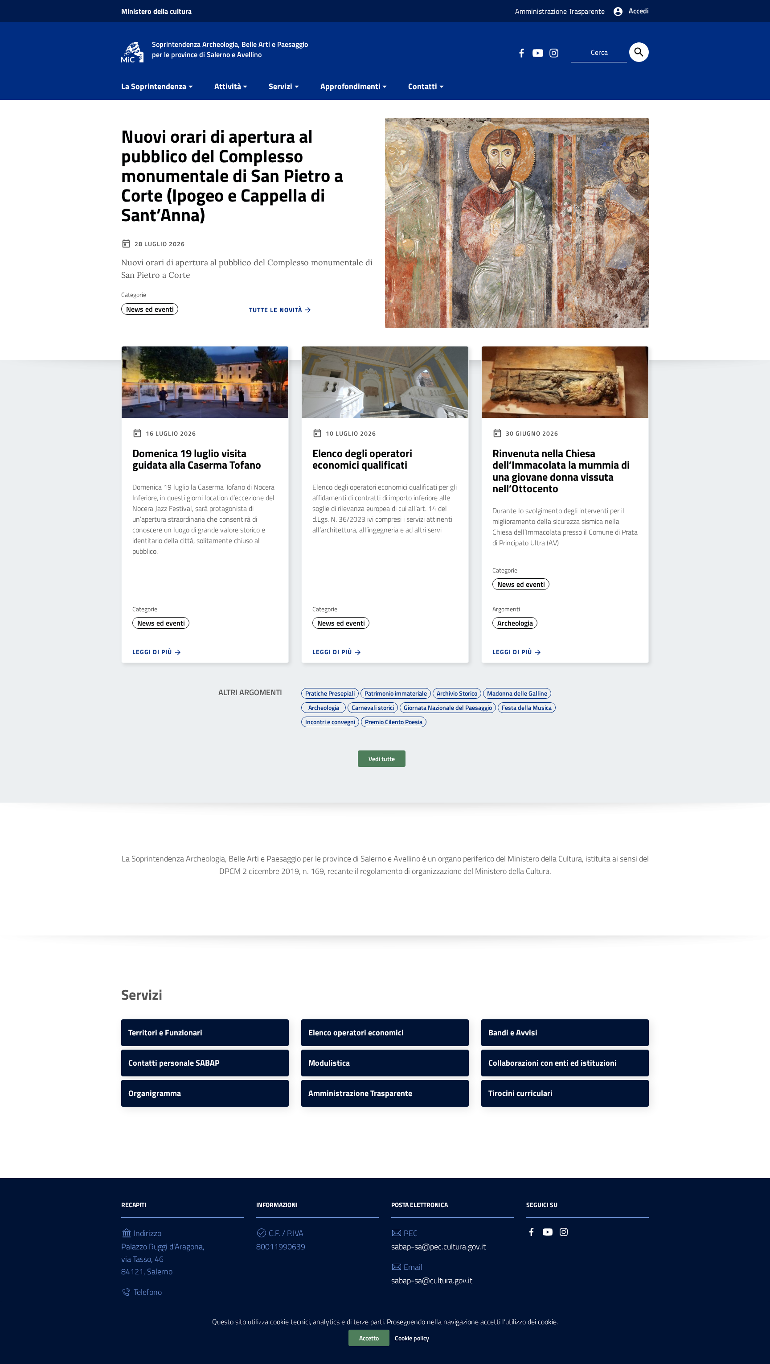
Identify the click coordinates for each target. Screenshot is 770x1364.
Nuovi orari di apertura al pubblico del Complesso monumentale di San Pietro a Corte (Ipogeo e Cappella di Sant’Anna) (232, 175)
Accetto (369, 1338)
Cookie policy (412, 1338)
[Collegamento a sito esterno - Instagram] (553, 52)
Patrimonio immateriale (396, 692)
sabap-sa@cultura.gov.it (431, 1280)
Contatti (422, 86)
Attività (227, 86)
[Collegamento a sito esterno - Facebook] (521, 52)
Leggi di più (153, 651)
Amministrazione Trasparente (560, 11)
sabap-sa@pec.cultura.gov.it (438, 1246)
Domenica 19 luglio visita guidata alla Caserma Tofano (196, 459)
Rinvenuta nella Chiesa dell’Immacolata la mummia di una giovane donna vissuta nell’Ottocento (561, 470)
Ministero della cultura (156, 11)
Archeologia (515, 623)
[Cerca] (639, 52)
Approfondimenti (350, 86)
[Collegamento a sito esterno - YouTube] (537, 52)
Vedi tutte (382, 758)
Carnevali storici (373, 706)
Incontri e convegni (330, 720)
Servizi (280, 86)
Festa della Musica (527, 706)
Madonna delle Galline (517, 692)
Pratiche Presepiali (330, 692)
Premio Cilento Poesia (393, 720)
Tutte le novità (276, 309)
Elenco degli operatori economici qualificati (362, 459)
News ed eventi (150, 309)
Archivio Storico (457, 692)
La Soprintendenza (153, 86)
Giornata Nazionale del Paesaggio (448, 706)
